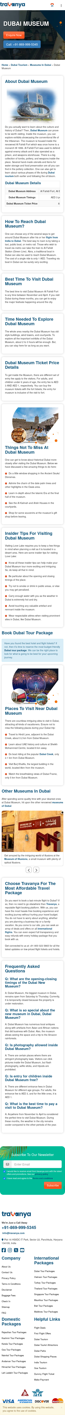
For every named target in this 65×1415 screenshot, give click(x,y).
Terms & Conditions (11, 1283)
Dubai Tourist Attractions (46, 1345)
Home (5, 64)
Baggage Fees (9, 1295)
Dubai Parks (40, 1350)
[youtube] (22, 1251)
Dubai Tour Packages (44, 1271)
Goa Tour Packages (11, 1349)
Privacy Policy (9, 1278)
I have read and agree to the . (30, 1178)
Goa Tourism (40, 1368)
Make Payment (41, 1379)
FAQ (4, 1312)
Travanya (51, 904)
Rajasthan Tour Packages (14, 1332)
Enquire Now (14, 35)
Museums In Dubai (40, 64)
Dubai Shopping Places (45, 1356)
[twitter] (16, 1251)
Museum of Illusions (16, 859)
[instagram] (10, 1251)
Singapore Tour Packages (46, 1294)
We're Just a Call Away (14, 1222)
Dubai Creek (46, 754)
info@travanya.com (13, 1233)
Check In (6, 1301)
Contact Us (7, 1272)
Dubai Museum (38, 130)
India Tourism (40, 1362)
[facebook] (4, 1251)
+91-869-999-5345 (19, 1227)
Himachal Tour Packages (14, 1366)
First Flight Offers (42, 1333)
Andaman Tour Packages (14, 1361)
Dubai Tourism (19, 64)
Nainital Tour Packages (13, 1355)
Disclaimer (7, 1289)
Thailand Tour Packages (46, 1288)
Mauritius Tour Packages (46, 1300)
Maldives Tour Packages (46, 1311)
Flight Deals (40, 1327)
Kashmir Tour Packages (13, 1338)
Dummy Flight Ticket (44, 1373)
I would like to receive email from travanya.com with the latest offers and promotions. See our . (34, 1173)
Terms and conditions (43, 1178)
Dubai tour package (15, 650)
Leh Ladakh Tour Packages (15, 1372)
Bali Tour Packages (43, 1305)
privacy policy (41, 1174)
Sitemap (6, 1306)
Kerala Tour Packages (12, 1343)
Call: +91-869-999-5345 (22, 44)
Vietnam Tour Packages (45, 1277)
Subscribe (53, 1185)
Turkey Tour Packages (45, 1282)
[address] (3, 1239)
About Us (6, 1266)
